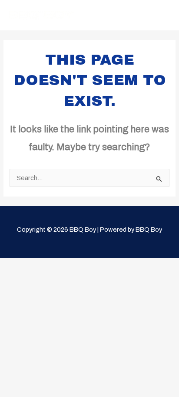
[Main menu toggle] (160, 15)
